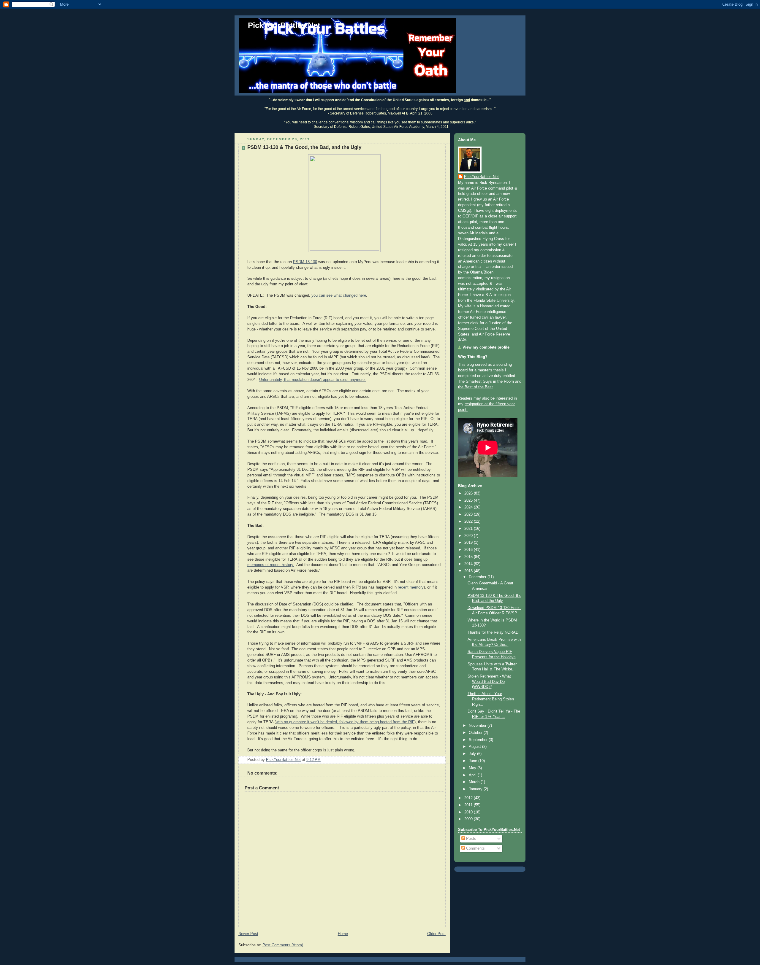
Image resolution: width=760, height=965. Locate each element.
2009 (469, 819)
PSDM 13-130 (305, 262)
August (475, 747)
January (476, 789)
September (479, 740)
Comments (475, 848)
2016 (469, 550)
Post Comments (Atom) (282, 945)
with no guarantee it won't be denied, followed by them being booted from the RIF (345, 722)
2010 (469, 812)
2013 (469, 571)
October (476, 733)
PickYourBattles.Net (284, 25)
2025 (469, 500)
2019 (469, 542)
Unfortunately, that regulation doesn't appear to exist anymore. (312, 380)
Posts (470, 839)
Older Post (436, 934)
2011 (469, 805)
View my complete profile (486, 347)
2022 (469, 521)
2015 (469, 557)
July (473, 754)
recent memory (411, 587)
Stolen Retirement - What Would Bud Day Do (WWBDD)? (489, 681)
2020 (469, 536)
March (475, 782)
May (473, 768)
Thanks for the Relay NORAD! (494, 632)
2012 (469, 798)
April (473, 775)
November (478, 726)
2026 (469, 493)
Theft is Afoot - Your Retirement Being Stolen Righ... (491, 699)
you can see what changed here (338, 295)
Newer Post (248, 934)
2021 (469, 529)
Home (343, 934)
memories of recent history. (270, 565)
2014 (469, 564)
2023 (469, 514)
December (478, 577)
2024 (469, 507)
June (473, 761)
